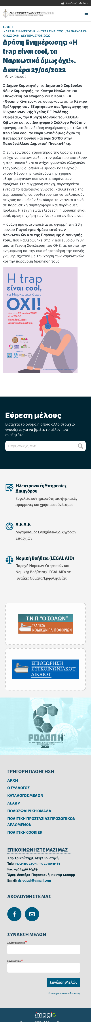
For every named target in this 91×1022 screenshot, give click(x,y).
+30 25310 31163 (49, 863)
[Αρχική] (29, 13)
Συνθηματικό (14, 961)
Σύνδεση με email (16, 942)
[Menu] (86, 13)
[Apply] (80, 446)
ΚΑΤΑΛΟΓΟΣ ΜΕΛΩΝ (25, 796)
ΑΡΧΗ (12, 780)
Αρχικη (8, 27)
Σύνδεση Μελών (77, 3)
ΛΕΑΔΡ (13, 803)
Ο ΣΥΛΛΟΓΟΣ (18, 788)
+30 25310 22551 (25, 863)
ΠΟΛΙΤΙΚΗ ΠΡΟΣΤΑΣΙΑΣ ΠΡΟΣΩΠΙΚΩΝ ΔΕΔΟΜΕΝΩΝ (41, 822)
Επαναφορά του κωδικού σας (64, 993)
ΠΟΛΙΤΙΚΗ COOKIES (24, 832)
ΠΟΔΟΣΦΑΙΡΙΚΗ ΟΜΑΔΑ (29, 811)
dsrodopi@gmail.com (34, 880)
